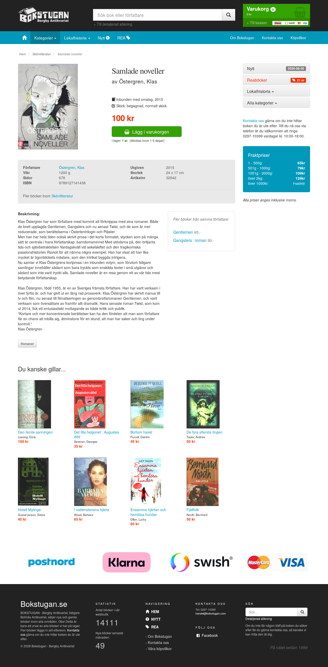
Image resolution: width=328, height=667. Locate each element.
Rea (154, 626)
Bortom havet (141, 432)
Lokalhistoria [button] (259, 91)
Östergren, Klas (71, 167)
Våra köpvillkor (160, 648)
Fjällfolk (193, 509)
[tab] (276, 68)
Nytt (102, 37)
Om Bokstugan (242, 37)
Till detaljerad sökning (114, 24)
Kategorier (44, 37)
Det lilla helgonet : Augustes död (96, 434)
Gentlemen (183, 232)
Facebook (209, 635)
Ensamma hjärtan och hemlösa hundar (148, 512)
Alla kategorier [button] (260, 103)
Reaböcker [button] (275, 80)
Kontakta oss (272, 37)
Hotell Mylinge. (30, 509)
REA (121, 37)
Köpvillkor (298, 37)
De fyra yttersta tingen (204, 432)
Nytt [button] (275, 68)
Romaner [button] (27, 343)
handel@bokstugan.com (211, 613)
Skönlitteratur (42, 54)
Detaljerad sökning (258, 618)
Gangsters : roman (190, 240)
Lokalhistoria (76, 37)
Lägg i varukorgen (149, 131)
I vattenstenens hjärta (91, 509)
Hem (22, 54)
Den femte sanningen (35, 432)
